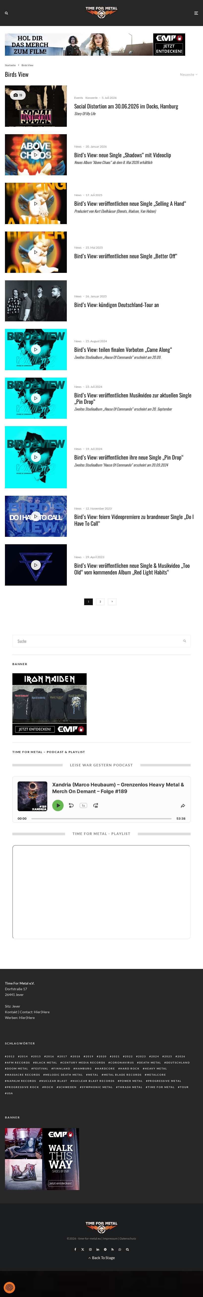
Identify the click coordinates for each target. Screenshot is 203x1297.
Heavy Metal (156, 1068)
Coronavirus (122, 1062)
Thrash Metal (130, 1087)
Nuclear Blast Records (94, 1080)
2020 (103, 1056)
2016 (50, 1056)
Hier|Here (42, 1012)
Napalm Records (21, 1080)
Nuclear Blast (54, 1080)
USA (10, 1093)
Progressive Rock (23, 1087)
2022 (129, 1056)
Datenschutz (128, 1238)
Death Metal (150, 1062)
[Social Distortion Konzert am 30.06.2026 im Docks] (36, 106)
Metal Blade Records (123, 1074)
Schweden (68, 1087)
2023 (142, 1056)
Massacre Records (23, 1074)
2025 (168, 1056)
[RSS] (112, 1249)
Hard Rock (130, 1068)
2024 (155, 1056)
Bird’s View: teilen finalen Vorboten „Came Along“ (123, 349)
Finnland (61, 1068)
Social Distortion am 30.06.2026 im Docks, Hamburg (126, 106)
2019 (90, 1056)
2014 (24, 1056)
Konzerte (91, 98)
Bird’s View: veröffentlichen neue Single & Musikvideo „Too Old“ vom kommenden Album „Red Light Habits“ (132, 568)
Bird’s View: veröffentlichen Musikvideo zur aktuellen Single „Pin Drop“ (132, 398)
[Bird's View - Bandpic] (36, 301)
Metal (93, 1074)
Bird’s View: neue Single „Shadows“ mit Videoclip (122, 155)
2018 (76, 1056)
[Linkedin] (98, 1249)
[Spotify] (105, 1249)
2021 (116, 1056)
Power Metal (131, 1080)
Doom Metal (17, 1068)
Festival (40, 1068)
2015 (37, 1056)
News (77, 146)
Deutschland (178, 1062)
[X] (83, 1249)
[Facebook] (75, 1249)
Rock (48, 1087)
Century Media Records (83, 1062)
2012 (11, 1056)
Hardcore (106, 1068)
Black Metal (46, 1062)
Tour (184, 1087)
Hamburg (84, 1068)
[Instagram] (90, 1249)
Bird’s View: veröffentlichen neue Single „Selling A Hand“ (130, 203)
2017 (63, 1056)
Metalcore (156, 1074)
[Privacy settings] (9, 1287)
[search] (184, 641)
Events (78, 98)
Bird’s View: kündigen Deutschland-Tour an (116, 304)
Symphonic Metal (97, 1087)
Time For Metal (161, 1087)
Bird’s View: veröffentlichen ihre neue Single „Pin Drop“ (128, 457)
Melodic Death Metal (64, 1074)
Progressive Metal (164, 1080)
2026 (181, 1056)
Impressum (110, 1238)
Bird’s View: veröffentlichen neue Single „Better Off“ (125, 256)
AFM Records (18, 1062)
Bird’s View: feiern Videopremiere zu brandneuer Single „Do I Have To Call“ (134, 519)
